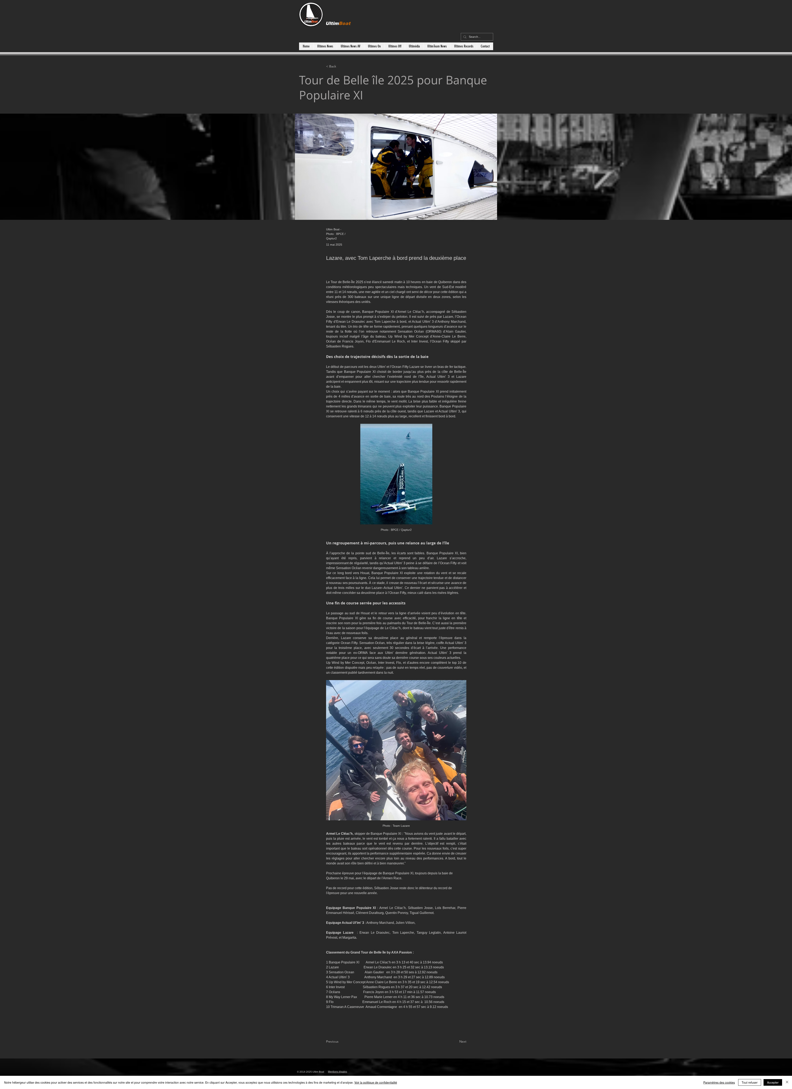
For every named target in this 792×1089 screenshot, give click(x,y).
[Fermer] (787, 1082)
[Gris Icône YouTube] (442, 1071)
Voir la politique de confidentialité (375, 1082)
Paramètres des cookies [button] (719, 1082)
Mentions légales (337, 1071)
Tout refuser (750, 1082)
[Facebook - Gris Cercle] (464, 1071)
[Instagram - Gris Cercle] (453, 1071)
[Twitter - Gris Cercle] (474, 1071)
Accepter (773, 1082)
